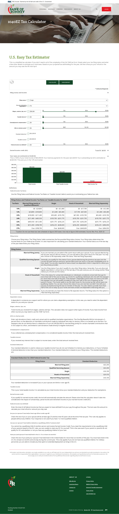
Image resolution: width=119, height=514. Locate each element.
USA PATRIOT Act (90, 494)
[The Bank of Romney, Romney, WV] (16, 9)
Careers (71, 490)
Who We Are (72, 481)
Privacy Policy (90, 481)
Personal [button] (43, 9)
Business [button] (51, 9)
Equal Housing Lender (98, 510)
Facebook (10, 510)
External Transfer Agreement (94, 487)
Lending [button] (59, 9)
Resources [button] (68, 9)
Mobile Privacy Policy (92, 484)
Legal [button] (88, 477)
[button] (59, 92)
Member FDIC (87, 510)
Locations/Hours (73, 484)
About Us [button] (77, 9)
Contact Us (72, 487)
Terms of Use (89, 490)
